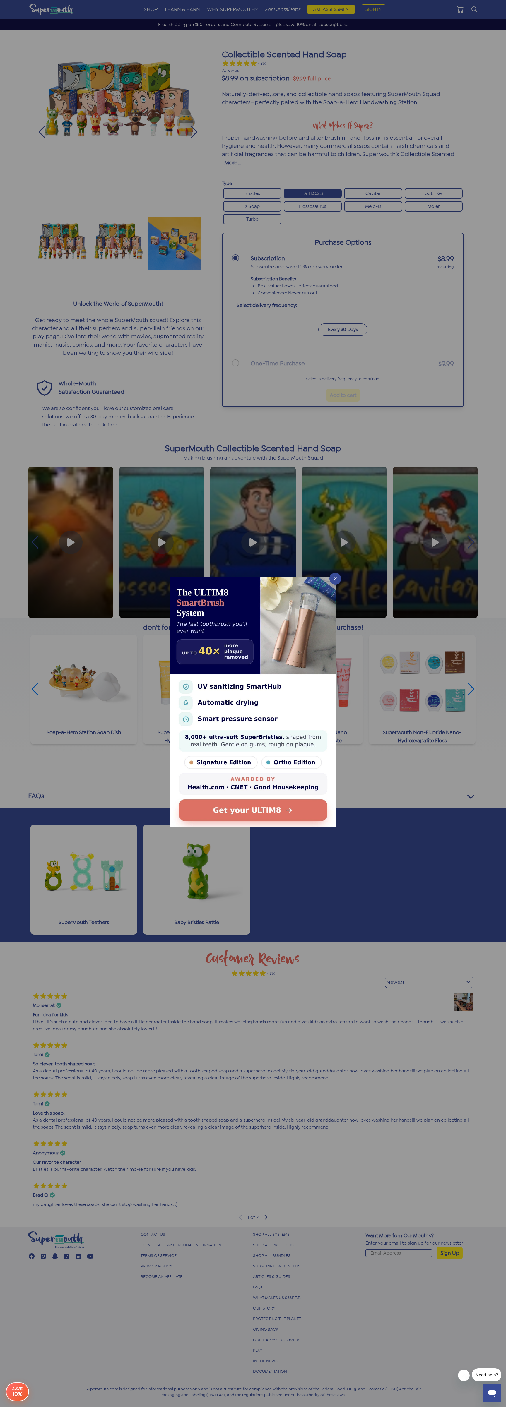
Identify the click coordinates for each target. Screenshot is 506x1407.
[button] (253, 703)
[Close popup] (335, 579)
